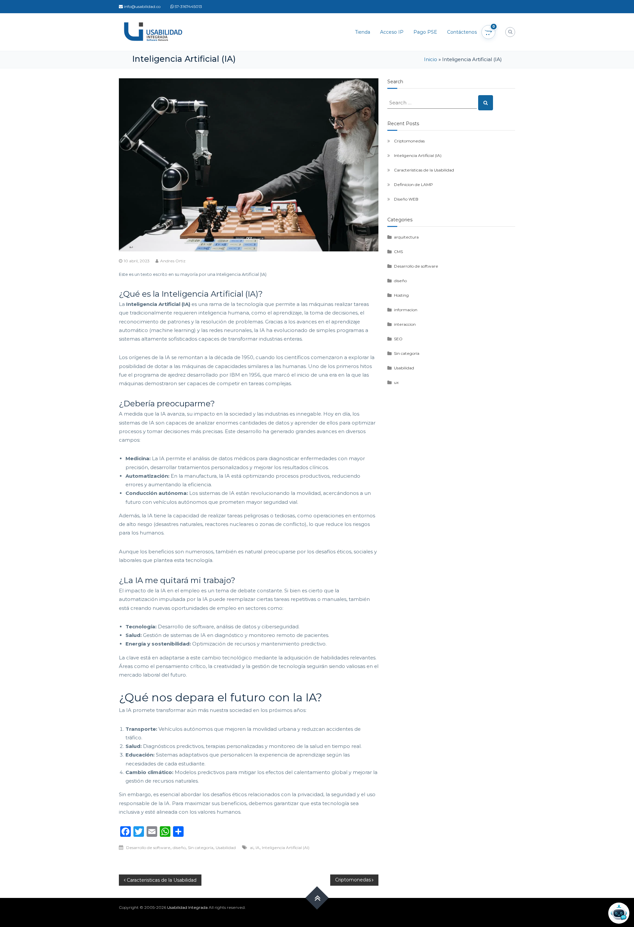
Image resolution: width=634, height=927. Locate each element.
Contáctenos (462, 32)
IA (258, 847)
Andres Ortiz (173, 260)
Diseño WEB (406, 199)
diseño (179, 847)
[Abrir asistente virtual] (618, 913)
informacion (405, 309)
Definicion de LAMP (413, 184)
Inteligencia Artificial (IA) (417, 155)
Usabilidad (226, 847)
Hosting (401, 295)
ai (251, 847)
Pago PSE (425, 32)
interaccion (405, 324)
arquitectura (406, 237)
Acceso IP (392, 32)
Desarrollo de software (148, 847)
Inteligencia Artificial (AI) (285, 847)
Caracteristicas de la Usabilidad (424, 169)
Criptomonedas (409, 140)
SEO (398, 338)
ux (396, 382)
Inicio (430, 59)
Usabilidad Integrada (187, 907)
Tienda (362, 32)
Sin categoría (200, 847)
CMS (398, 251)
